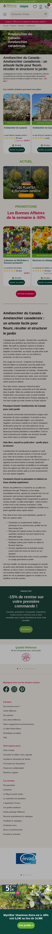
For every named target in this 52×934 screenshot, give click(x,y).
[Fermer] (47, 889)
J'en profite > (26, 925)
